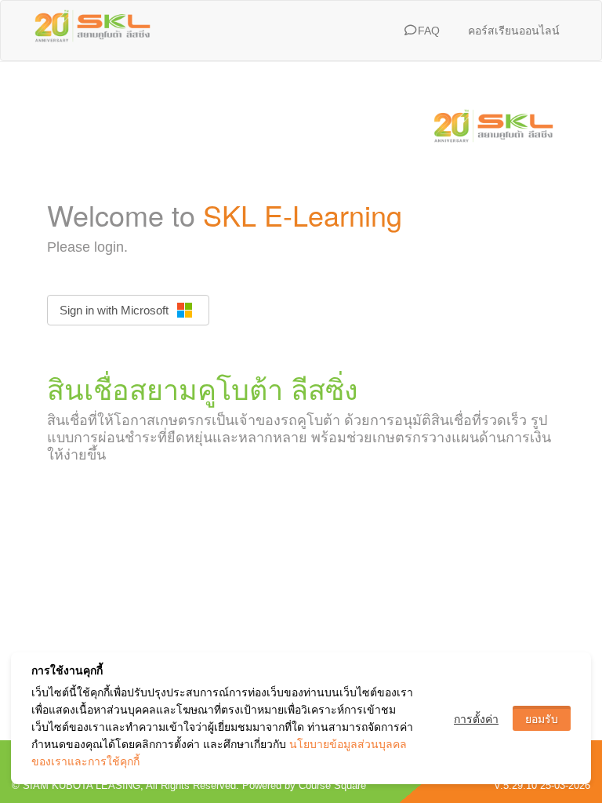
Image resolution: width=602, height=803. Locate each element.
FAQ (427, 30)
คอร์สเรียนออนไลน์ (514, 30)
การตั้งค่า (476, 718)
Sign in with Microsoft (114, 310)
